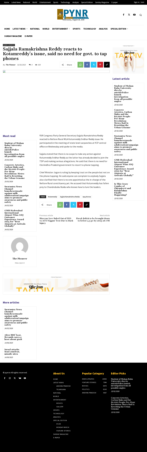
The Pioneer (10, 65)
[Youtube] (134, 15)
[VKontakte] (20, 378)
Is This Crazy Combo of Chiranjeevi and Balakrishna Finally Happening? (122, 189)
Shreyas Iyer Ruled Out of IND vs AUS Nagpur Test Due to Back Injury (56, 221)
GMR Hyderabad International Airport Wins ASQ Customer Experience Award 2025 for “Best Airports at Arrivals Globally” (14, 218)
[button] (140, 14)
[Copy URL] (107, 65)
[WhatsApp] (80, 65)
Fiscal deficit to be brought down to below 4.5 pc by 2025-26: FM (93, 219)
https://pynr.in (20, 263)
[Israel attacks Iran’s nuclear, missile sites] (31, 352)
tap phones (87, 197)
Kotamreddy (52, 197)
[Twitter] (129, 15)
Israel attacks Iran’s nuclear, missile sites (12, 351)
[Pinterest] (100, 65)
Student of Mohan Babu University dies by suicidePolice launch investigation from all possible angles (14, 150)
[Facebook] (124, 15)
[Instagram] (9, 378)
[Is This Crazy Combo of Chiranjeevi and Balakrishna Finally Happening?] (139, 186)
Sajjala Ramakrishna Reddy (70, 197)
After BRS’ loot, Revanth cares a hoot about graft (13, 337)
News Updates (8, 45)
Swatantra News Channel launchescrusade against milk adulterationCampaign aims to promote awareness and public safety (16, 194)
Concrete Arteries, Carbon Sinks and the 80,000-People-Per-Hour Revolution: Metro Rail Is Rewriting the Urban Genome (123, 119)
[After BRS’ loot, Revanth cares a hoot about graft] (31, 337)
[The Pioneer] (73, 14)
